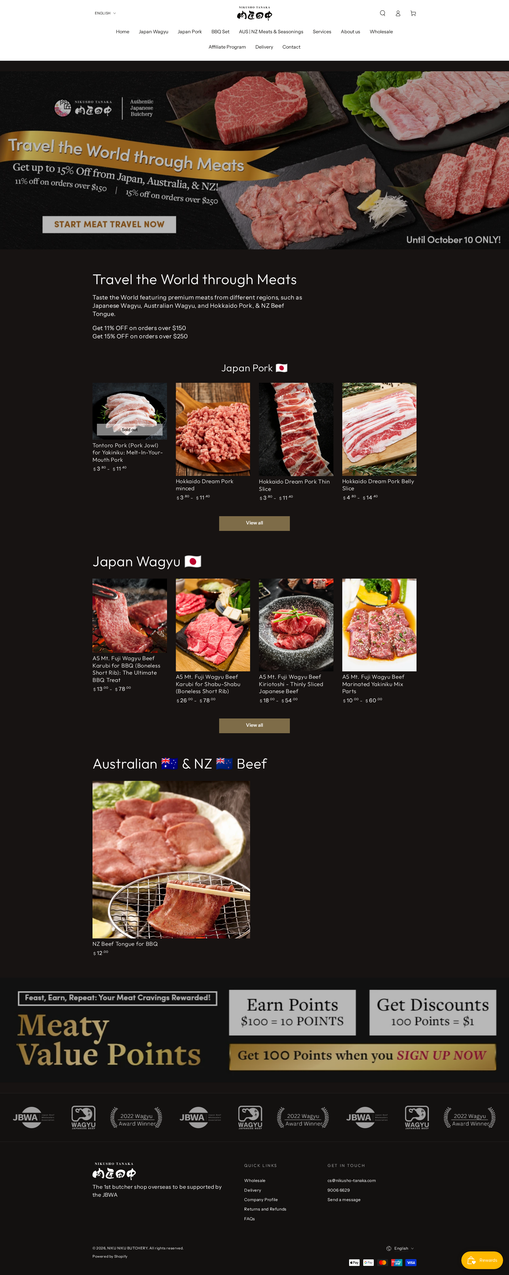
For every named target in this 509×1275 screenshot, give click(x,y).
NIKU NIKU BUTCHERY (127, 1248)
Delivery (252, 1190)
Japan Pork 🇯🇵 (254, 367)
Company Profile (261, 1199)
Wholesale (254, 1180)
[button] (382, 13)
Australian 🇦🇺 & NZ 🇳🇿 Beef (179, 763)
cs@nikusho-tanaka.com (352, 1180)
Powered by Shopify (110, 1256)
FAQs (249, 1218)
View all (254, 523)
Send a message (344, 1199)
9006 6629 (339, 1190)
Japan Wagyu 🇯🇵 (147, 561)
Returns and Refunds (265, 1209)
